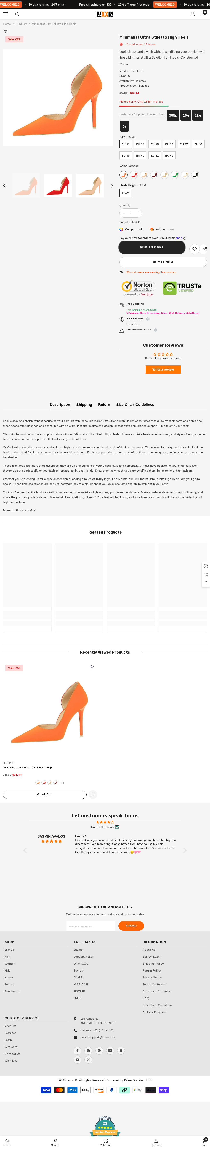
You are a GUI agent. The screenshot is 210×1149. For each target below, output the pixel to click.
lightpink (49, 782)
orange (37, 782)
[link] (194, 249)
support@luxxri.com (102, 1037)
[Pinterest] (99, 1051)
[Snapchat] (121, 1051)
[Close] (78, 1116)
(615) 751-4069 (103, 1030)
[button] (4, 186)
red (43, 782)
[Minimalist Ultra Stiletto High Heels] (50, 710)
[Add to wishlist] (93, 794)
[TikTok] (110, 1051)
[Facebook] (77, 1051)
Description (60, 405)
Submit (131, 926)
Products (21, 23)
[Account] (193, 14)
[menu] (5, 14)
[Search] (17, 14)
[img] (105, 822)
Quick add (44, 794)
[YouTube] (77, 1060)
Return (104, 405)
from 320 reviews (102, 827)
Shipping (84, 405)
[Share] (203, 249)
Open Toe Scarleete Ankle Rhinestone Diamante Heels (46, 1126)
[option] (58, 97)
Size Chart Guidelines (135, 405)
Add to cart (153, 247)
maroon (55, 782)
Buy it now (163, 262)
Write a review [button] (163, 369)
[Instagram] (88, 1051)
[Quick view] (91, 666)
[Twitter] (88, 1060)
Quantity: (125, 205)
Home (7, 23)
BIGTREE (138, 71)
